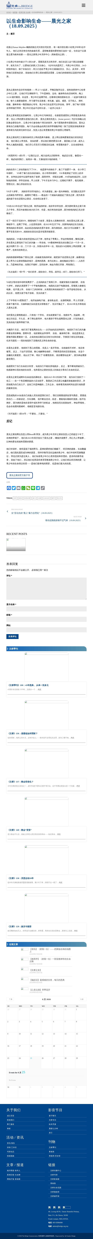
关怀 (15, 498)
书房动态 (10, 1152)
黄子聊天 (52, 1116)
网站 (8, 625)
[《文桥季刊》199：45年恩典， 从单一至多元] (46, 667)
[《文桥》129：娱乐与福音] (46, 908)
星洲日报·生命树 (13, 1175)
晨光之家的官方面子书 (19, 475)
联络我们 (10, 1120)
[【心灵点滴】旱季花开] (24, 991)
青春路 (51, 1152)
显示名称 (11, 604)
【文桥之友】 (36, 970)
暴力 (34, 498)
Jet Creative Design (70, 1236)
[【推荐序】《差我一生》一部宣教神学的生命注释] (24, 961)
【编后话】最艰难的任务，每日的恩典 (47, 980)
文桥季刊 (52, 1147)
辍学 (53, 498)
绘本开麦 (52, 1124)
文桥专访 (52, 1120)
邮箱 (9, 615)
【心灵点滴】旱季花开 (40, 990)
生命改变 (46, 498)
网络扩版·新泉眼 (13, 1179)
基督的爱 (27, 498)
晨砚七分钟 (53, 1128)
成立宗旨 (10, 1116)
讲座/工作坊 (12, 1147)
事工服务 (10, 1124)
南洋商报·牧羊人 (13, 1170)
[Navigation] (84, 5)
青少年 (59, 498)
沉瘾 (39, 498)
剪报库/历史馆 (54, 1156)
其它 (51, 1133)
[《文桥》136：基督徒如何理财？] (46, 715)
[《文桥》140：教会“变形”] (46, 811)
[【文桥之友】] (24, 971)
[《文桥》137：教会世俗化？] (46, 763)
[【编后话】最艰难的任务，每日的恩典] (24, 981)
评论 (9, 576)
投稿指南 (10, 1156)
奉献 (9, 1128)
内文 (39, 689)
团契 (20, 498)
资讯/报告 (11, 1143)
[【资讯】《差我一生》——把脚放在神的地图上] (24, 951)
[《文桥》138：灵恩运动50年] (46, 860)
